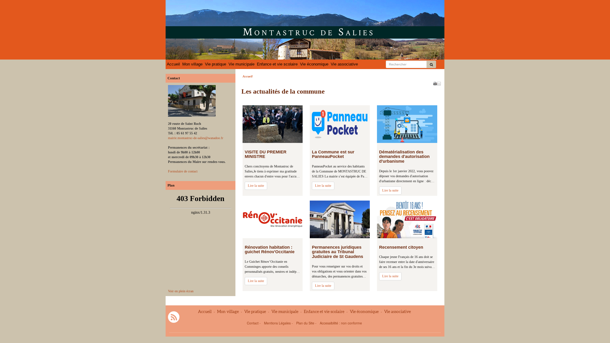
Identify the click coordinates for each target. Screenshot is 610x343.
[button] (439, 83)
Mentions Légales (277, 323)
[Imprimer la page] (435, 83)
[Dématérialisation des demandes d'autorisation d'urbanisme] (407, 124)
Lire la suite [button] (256, 185)
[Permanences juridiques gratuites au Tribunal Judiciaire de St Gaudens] (340, 219)
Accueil (173, 64)
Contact (253, 323)
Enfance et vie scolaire (277, 64)
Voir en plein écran (180, 291)
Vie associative (344, 64)
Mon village (192, 64)
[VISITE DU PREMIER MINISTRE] (273, 124)
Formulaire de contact (183, 171)
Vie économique (314, 64)
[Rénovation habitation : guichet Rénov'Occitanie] (273, 219)
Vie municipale (241, 64)
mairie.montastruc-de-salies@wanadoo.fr (195, 138)
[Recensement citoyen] (407, 219)
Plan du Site (305, 323)
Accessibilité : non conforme (341, 323)
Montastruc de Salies (309, 31)
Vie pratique (215, 64)
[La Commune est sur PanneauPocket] (340, 124)
